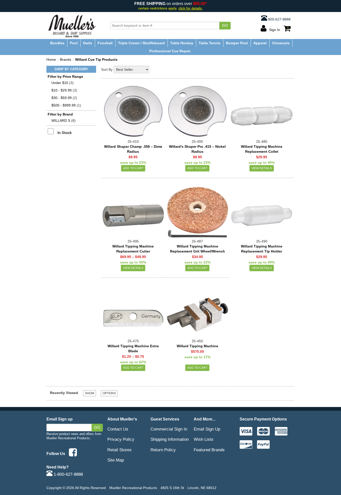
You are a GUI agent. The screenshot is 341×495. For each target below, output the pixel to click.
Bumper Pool (237, 43)
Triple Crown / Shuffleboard (141, 43)
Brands (65, 60)
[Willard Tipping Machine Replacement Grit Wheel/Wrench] (197, 210)
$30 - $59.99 (61, 98)
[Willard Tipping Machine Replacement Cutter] (133, 210)
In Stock (64, 132)
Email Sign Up (207, 429)
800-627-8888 (279, 19)
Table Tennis (209, 43)
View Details (261, 168)
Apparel (260, 43)
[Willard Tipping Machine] (197, 310)
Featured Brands (209, 449)
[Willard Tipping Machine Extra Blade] (133, 310)
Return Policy (163, 449)
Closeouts (281, 43)
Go (225, 26)
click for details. (190, 8)
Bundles (57, 43)
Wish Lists (203, 439)
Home (51, 60)
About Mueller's (122, 419)
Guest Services (165, 419)
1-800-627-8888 (67, 474)
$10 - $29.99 (61, 90)
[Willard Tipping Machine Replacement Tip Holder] (261, 210)
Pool (74, 43)
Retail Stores (119, 449)
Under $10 (59, 83)
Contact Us (117, 429)
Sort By (107, 70)
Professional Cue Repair (169, 51)
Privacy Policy (120, 439)
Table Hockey (181, 43)
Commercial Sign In (169, 429)
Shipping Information (170, 439)
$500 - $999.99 (63, 105)
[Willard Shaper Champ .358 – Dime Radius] (133, 111)
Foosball (105, 43)
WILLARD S (60, 120)
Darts (87, 43)
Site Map (115, 460)
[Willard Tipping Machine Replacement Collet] (261, 111)
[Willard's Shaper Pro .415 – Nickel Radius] (197, 111)
